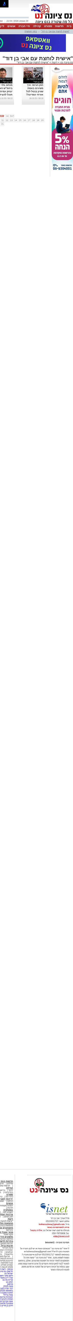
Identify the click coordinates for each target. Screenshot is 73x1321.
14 (16, 120)
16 (24, 120)
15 (20, 120)
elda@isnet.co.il (61, 1236)
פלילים (10, 1183)
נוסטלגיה (8, 1210)
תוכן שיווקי (8, 1216)
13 (11, 120)
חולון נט (9, 1282)
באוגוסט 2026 (6, 1290)
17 (29, 120)
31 (2, 124)
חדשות (59, 26)
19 (38, 120)
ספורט (48, 26)
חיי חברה (24, 26)
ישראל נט (8, 1273)
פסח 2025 (8, 1286)
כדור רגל (9, 1196)
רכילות (10, 1201)
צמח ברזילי (8, 1295)
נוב (7, 116)
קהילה (37, 26)
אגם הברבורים (6, 1301)
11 (2, 120)
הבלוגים (9, 1252)
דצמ (12, 116)
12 (7, 120)
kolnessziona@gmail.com (52, 1224)
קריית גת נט (7, 1280)
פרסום (10, 1284)
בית (69, 26)
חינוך (11, 1190)
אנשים (11, 26)
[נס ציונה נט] (49, 1196)
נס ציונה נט (66, 62)
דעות (54, 62)
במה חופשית (31, 31)
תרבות (10, 1207)
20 (42, 120)
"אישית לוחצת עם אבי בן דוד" (55, 31)
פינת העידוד (7, 1248)
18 (33, 120)
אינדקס (9, 1230)
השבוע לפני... (7, 1212)
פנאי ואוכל (8, 1234)
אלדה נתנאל (36, 1230)
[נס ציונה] (51, 23)
